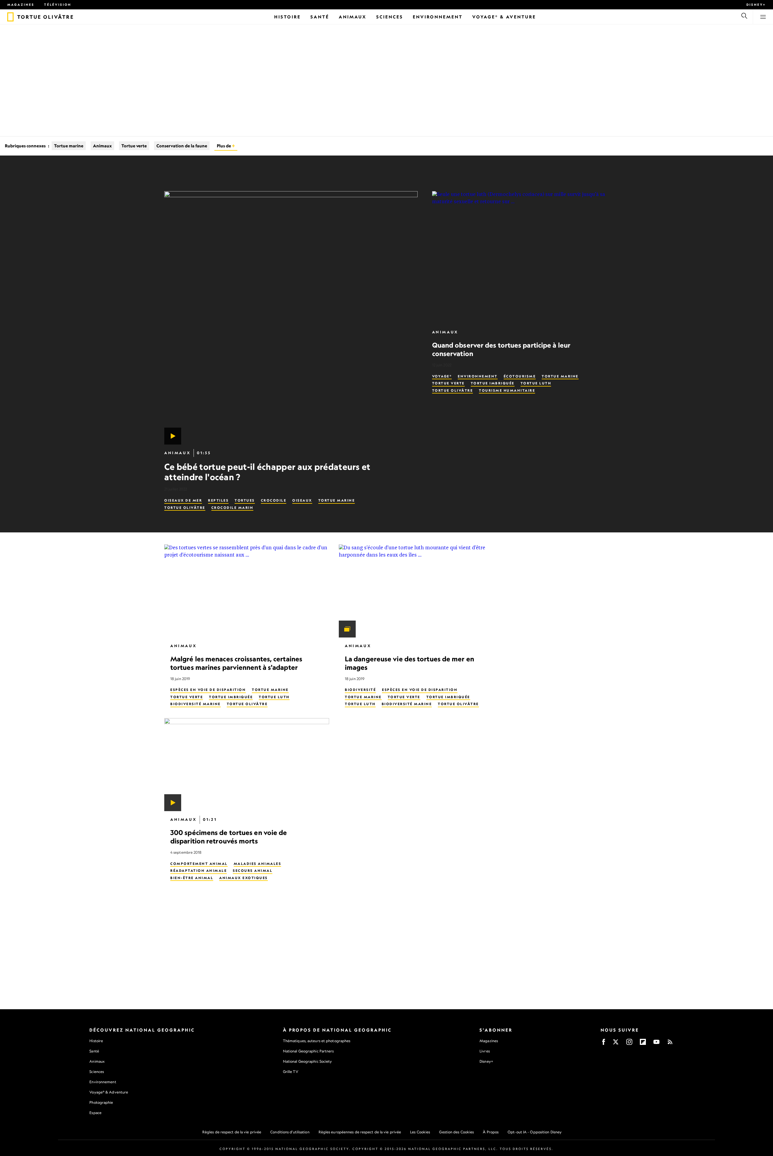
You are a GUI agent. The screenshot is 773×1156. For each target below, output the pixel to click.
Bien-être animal (191, 878)
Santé (94, 1051)
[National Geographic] (10, 16)
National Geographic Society (307, 1061)
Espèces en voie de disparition (208, 690)
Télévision (57, 4)
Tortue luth (536, 383)
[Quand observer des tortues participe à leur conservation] (520, 257)
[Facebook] (604, 1044)
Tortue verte (134, 145)
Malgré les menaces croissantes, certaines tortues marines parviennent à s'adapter (236, 663)
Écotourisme (520, 376)
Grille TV (290, 1071)
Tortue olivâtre (184, 508)
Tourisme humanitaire (507, 390)
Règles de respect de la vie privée (231, 1132)
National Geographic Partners (308, 1051)
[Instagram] (629, 1044)
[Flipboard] (643, 1044)
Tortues (245, 500)
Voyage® (442, 376)
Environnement (478, 376)
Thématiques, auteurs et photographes (317, 1041)
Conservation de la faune (181, 145)
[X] (616, 1044)
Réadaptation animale (198, 871)
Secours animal (252, 871)
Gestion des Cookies (456, 1132)
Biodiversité (360, 690)
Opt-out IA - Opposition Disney (535, 1132)
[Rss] (670, 1044)
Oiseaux (302, 500)
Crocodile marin (232, 508)
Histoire (96, 1041)
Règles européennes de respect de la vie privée (360, 1132)
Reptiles (218, 500)
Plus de (224, 145)
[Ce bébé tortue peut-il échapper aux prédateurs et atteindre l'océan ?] (291, 318)
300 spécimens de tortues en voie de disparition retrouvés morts (228, 836)
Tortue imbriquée (493, 383)
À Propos (491, 1132)
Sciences (96, 1071)
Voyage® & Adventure (108, 1092)
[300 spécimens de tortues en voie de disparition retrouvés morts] (246, 764)
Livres (485, 1051)
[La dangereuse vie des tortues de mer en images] (421, 590)
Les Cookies (420, 1132)
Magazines (20, 4)
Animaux (102, 145)
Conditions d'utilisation (289, 1132)
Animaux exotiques (243, 878)
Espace (95, 1112)
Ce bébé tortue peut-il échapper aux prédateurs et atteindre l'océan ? (267, 471)
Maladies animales (257, 864)
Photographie (101, 1102)
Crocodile (274, 500)
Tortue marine (68, 145)
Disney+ (756, 4)
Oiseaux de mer (183, 500)
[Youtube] (656, 1044)
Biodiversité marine (195, 704)
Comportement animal (199, 864)
